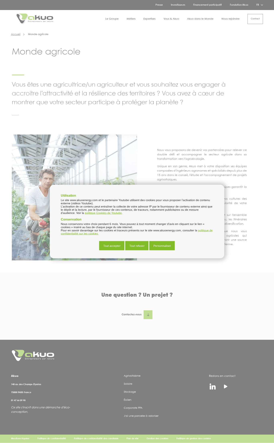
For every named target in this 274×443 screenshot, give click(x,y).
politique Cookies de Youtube (103, 212)
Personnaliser (162, 245)
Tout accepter (112, 245)
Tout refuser (137, 245)
